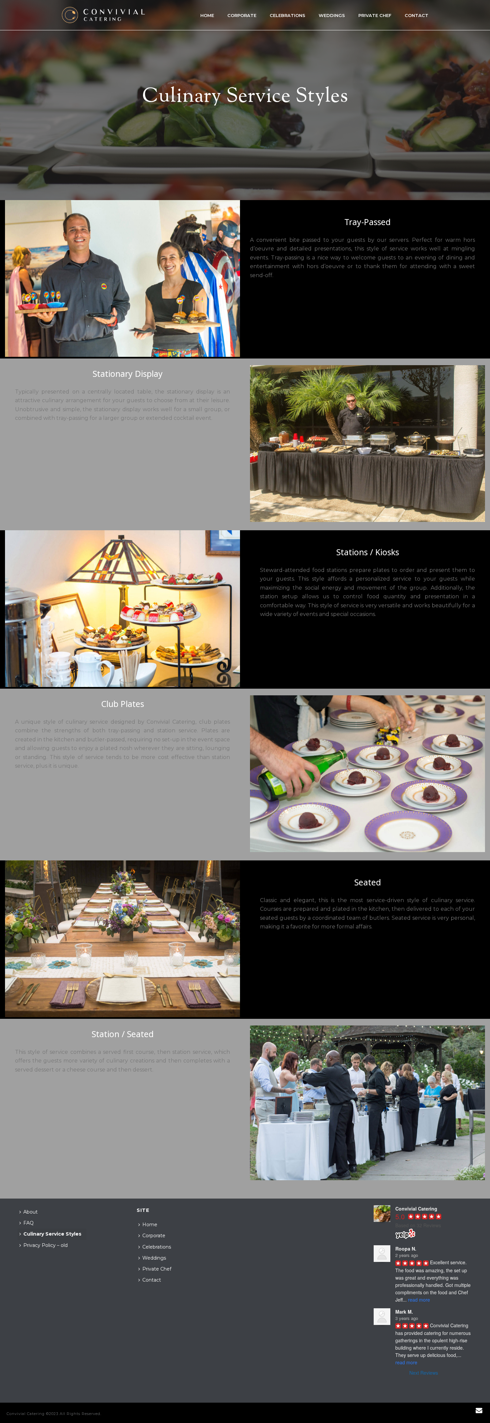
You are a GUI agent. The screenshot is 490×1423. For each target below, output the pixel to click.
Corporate (241, 15)
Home (207, 15)
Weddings (332, 15)
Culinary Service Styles (52, 1234)
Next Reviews (423, 1372)
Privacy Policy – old (45, 1245)
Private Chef (374, 15)
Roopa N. (405, 1248)
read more (419, 1299)
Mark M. (404, 1311)
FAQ (28, 1223)
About (30, 1212)
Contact (416, 15)
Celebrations (287, 15)
